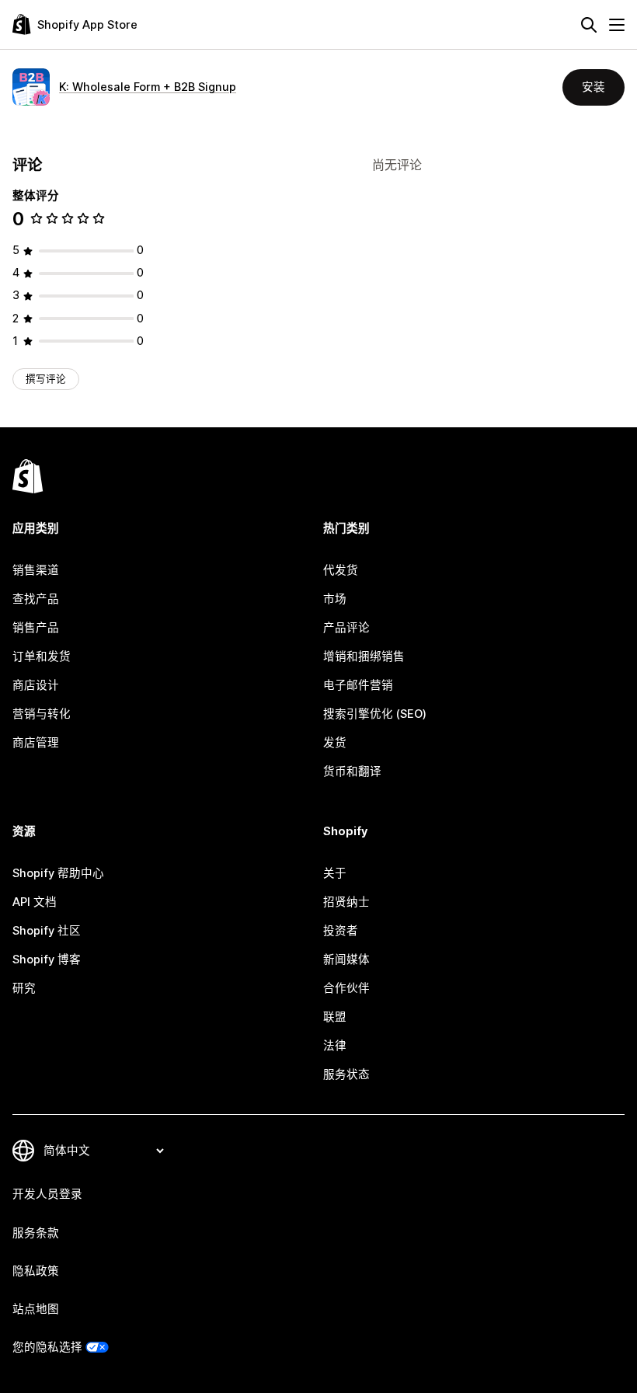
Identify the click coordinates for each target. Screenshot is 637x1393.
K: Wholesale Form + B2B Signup (147, 87)
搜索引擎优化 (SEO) (374, 714)
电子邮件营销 (358, 685)
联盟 (334, 1017)
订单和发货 (41, 656)
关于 (334, 873)
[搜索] (589, 25)
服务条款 (35, 1233)
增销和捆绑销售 (364, 656)
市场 (334, 599)
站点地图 (35, 1309)
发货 (334, 743)
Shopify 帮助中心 (58, 873)
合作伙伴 (346, 988)
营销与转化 (41, 714)
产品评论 (346, 628)
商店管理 (35, 743)
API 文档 (34, 902)
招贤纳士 (346, 902)
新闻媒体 (346, 959)
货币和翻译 (352, 771)
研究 (24, 988)
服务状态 (346, 1074)
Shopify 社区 (46, 931)
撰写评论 (46, 379)
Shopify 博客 (46, 959)
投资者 (340, 931)
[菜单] (617, 25)
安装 (593, 87)
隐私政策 (35, 1271)
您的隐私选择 (47, 1347)
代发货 (340, 570)
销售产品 (35, 628)
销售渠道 (35, 570)
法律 (334, 1046)
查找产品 (35, 599)
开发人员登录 (47, 1194)
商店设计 (35, 685)
